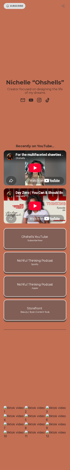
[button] (14, 409)
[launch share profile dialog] (63, 6)
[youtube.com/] (31, 100)
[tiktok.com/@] (47, 100)
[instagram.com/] (39, 100)
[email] (23, 100)
